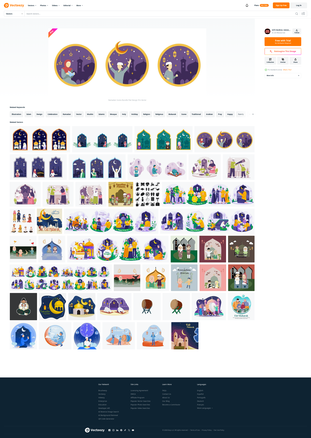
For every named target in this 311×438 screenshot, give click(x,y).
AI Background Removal (108, 415)
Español (200, 394)
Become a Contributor (171, 404)
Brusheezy (102, 390)
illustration (16, 114)
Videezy (101, 397)
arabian (209, 114)
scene (183, 114)
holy (124, 114)
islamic (102, 114)
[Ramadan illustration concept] (114, 306)
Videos (55, 5)
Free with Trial (283, 41)
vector (79, 114)
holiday (134, 114)
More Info (270, 75)
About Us (166, 397)
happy (230, 114)
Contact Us (166, 394)
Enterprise (102, 401)
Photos (43, 5)
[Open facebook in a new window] (109, 430)
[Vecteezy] (14, 5)
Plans (256, 5)
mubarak (172, 114)
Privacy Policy (207, 430)
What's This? (287, 70)
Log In (298, 5)
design (39, 114)
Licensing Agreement (139, 390)
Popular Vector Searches (141, 401)
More (78, 5)
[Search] (296, 13)
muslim (90, 114)
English (200, 390)
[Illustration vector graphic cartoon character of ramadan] (23, 335)
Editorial (67, 5)
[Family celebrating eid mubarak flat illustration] (241, 306)
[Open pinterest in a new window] (121, 430)
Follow (297, 33)
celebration (52, 114)
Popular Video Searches (140, 408)
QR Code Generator (106, 419)
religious (159, 114)
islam (29, 114)
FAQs (164, 390)
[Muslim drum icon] (147, 306)
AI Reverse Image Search (108, 412)
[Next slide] (251, 114)
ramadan (67, 114)
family (241, 114)
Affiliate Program (137, 397)
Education (102, 404)
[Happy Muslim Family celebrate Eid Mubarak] (120, 194)
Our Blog (166, 401)
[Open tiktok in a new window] (125, 430)
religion (146, 114)
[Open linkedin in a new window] (117, 430)
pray (220, 114)
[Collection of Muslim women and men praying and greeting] (22, 221)
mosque (113, 114)
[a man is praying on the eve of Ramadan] (23, 306)
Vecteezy (101, 394)
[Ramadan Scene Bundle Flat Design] (40, 139)
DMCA (133, 394)
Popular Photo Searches (140, 404)
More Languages (204, 408)
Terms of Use (195, 430)
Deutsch (200, 401)
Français (200, 404)
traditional (196, 114)
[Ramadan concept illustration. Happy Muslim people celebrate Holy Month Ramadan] (205, 167)
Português (201, 397)
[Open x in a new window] (129, 430)
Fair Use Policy (219, 430)
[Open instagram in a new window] (113, 430)
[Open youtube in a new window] (133, 430)
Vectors (31, 5)
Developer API (104, 408)
